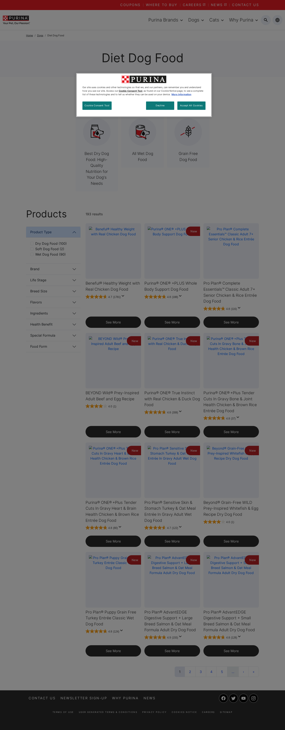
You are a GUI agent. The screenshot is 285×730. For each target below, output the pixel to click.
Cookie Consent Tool (97, 105)
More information (181, 94)
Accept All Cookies (191, 105)
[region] (144, 95)
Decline (160, 105)
